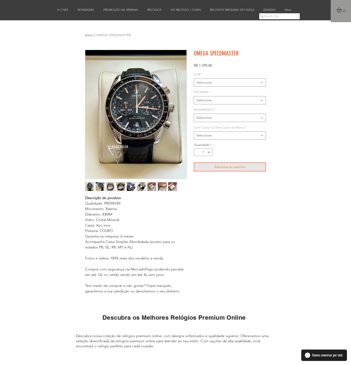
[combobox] (230, 82)
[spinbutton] (203, 152)
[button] (342, 9)
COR (198, 74)
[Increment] (209, 152)
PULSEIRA (202, 92)
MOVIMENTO (205, 110)
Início (89, 35)
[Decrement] (196, 152)
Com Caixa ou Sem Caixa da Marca (220, 127)
